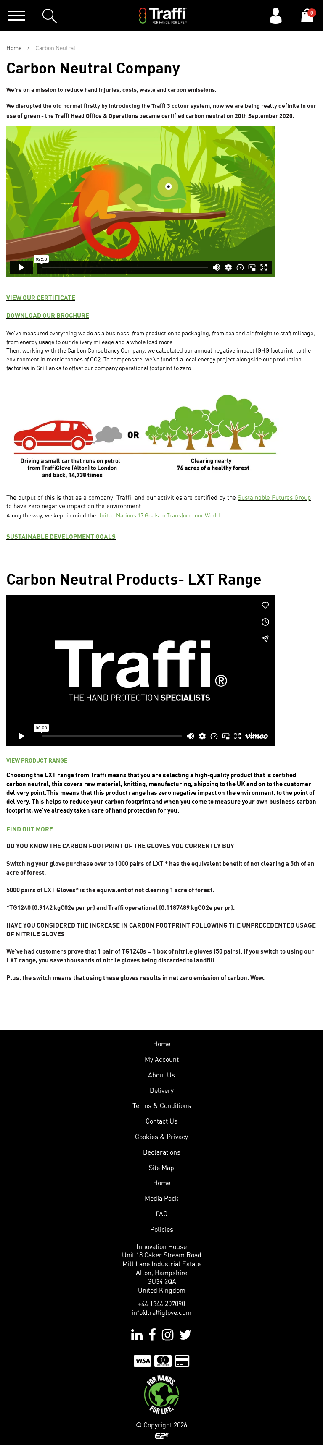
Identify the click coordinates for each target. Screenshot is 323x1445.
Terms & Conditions (161, 1105)
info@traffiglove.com (161, 1312)
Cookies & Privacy (161, 1136)
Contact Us (161, 1121)
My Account (162, 1059)
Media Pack (162, 1198)
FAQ (161, 1214)
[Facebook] (152, 1334)
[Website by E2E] (161, 1435)
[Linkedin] (137, 1334)
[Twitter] (185, 1334)
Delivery (162, 1090)
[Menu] (17, 15)
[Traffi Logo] (163, 16)
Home (13, 47)
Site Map (161, 1167)
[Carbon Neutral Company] (161, 1394)
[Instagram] (167, 1334)
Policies (161, 1229)
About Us (161, 1075)
